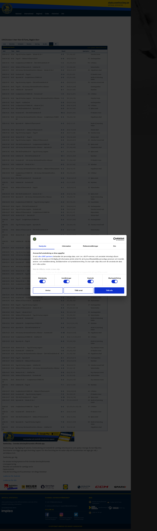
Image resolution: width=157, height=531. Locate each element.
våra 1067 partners (45, 256)
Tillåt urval (78, 290)
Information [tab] (66, 246)
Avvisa (47, 290)
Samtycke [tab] (42, 246)
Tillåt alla (109, 290)
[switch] (66, 281)
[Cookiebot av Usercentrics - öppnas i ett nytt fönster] (115, 239)
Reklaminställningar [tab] (90, 246)
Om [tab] (114, 246)
